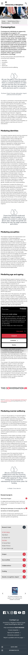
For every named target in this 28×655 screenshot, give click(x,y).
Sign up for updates (13, 632)
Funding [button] (4, 571)
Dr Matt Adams (6, 532)
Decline (14, 345)
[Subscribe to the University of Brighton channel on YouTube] (19, 612)
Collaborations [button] (6, 565)
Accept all (14, 335)
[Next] (25, 593)
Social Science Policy (13, 21)
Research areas (6, 23)
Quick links (14, 647)
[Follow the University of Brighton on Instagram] (11, 612)
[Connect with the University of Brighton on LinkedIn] (23, 612)
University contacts (13, 635)
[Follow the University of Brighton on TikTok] (15, 612)
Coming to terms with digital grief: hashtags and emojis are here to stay (14, 400)
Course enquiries (13, 630)
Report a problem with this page (13, 637)
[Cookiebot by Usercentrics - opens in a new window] (20, 309)
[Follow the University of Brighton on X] (8, 612)
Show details (19, 331)
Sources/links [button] (6, 560)
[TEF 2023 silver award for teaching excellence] (15, 591)
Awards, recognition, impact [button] (10, 577)
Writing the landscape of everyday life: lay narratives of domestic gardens (13, 509)
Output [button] (4, 554)
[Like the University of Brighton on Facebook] (4, 612)
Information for (14, 650)
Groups (4, 21)
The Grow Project (6, 498)
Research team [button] (6, 527)
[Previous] (2, 593)
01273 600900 (19, 627)
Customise (13, 340)
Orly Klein (4, 540)
